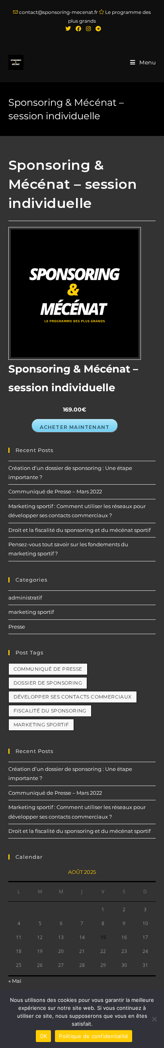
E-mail (20, 604)
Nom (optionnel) (33, 577)
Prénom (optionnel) (37, 550)
